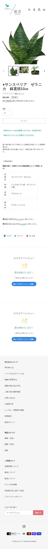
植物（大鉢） (10, 438)
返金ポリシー (10, 422)
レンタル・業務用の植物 (14, 410)
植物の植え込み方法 (12, 386)
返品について (10, 478)
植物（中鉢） (10, 444)
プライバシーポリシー (13, 497)
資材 (6, 450)
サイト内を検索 (11, 484)
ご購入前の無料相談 (12, 392)
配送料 (8, 101)
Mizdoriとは (9, 367)
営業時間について (12, 466)
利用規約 (8, 416)
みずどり (20, 541)
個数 (4, 109)
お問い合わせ (10, 398)
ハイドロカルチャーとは (14, 374)
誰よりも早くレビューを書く (24, 284)
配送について (10, 472)
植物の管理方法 (11, 380)
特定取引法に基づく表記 (14, 491)
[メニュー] (44, 9)
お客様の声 (9, 404)
